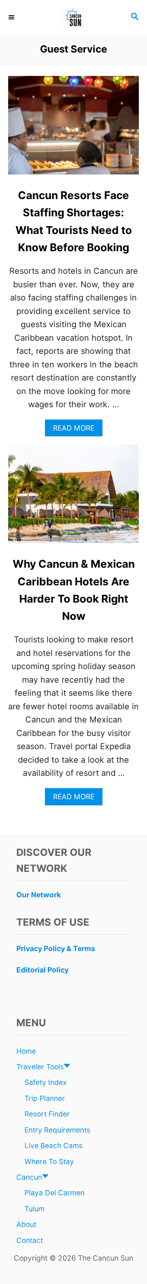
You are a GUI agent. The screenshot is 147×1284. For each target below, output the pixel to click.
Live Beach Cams (53, 1145)
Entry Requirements (57, 1130)
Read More (77, 430)
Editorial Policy (42, 969)
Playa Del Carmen (54, 1192)
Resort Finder (47, 1114)
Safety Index (45, 1082)
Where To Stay (49, 1161)
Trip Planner (44, 1098)
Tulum (34, 1208)
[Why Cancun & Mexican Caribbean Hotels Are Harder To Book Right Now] (73, 498)
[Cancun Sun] (73, 17)
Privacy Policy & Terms (55, 948)
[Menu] (12, 17)
